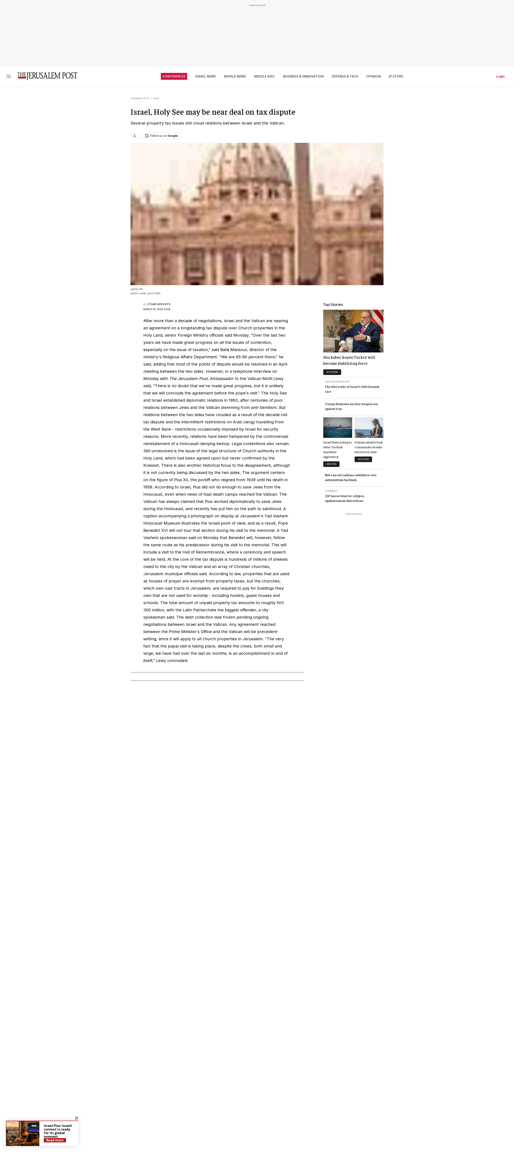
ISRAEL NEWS (205, 76)
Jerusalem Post (140, 98)
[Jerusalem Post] (45, 76)
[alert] (42, 1133)
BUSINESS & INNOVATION (303, 76)
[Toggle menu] (8, 76)
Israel (156, 98)
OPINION (373, 76)
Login (500, 76)
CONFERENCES (174, 76)
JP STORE (396, 76)
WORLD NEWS (235, 76)
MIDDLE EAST (264, 76)
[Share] (135, 136)
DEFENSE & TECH (345, 76)
